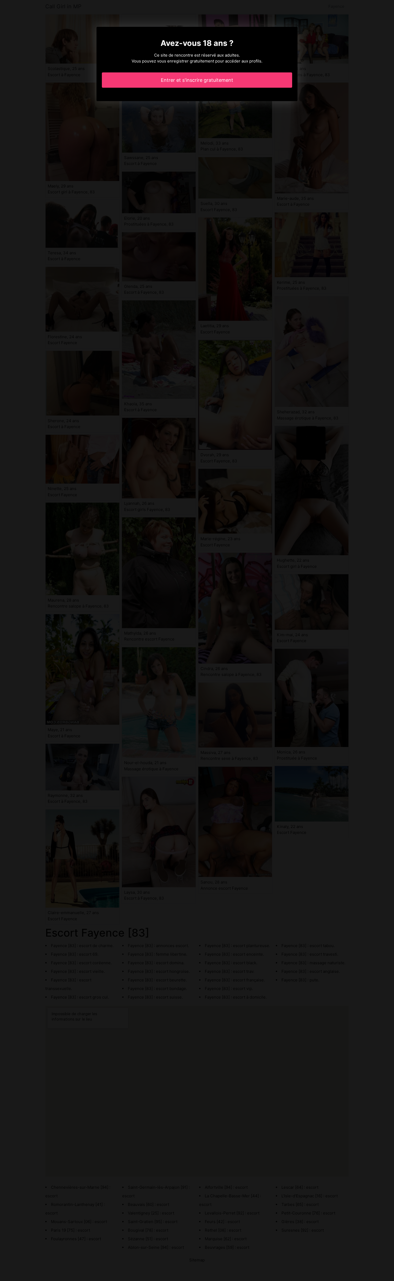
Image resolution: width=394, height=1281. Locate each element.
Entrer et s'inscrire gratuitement (197, 80)
